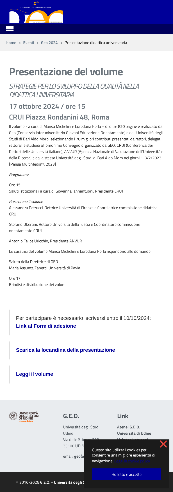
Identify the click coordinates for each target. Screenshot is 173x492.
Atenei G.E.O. (128, 427)
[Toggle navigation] (10, 28)
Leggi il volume (34, 374)
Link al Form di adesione (46, 326)
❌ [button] (163, 443)
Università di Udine (134, 433)
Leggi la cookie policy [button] (132, 461)
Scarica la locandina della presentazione (65, 350)
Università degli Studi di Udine (81, 482)
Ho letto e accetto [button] (127, 474)
